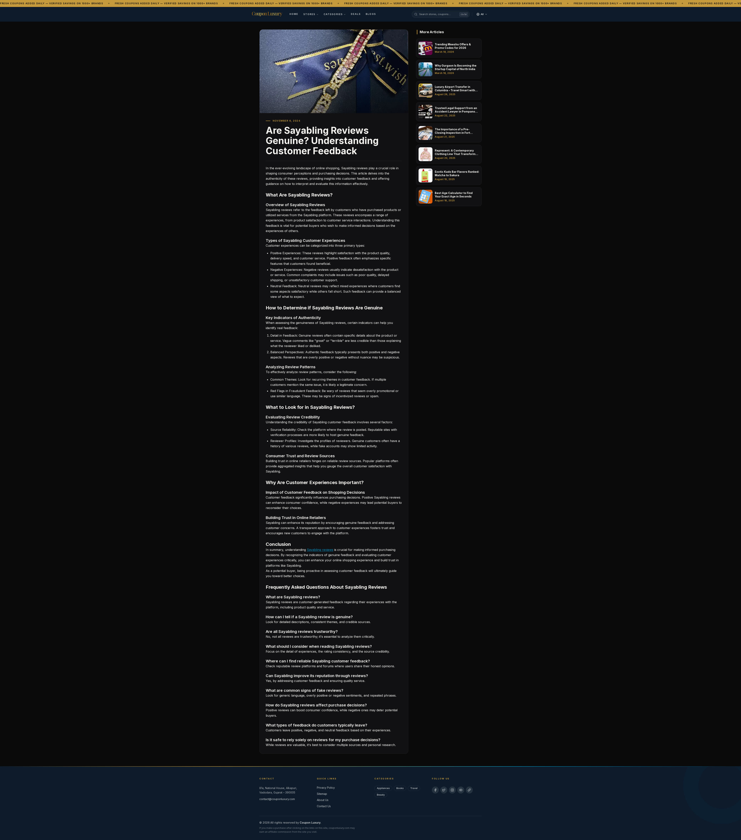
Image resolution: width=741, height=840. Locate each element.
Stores (309, 14)
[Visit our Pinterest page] (469, 790)
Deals (356, 14)
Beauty (381, 794)
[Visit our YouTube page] (460, 790)
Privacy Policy (326, 787)
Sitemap (322, 793)
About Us (322, 800)
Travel (414, 788)
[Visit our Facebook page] (435, 790)
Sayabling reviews (320, 550)
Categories (333, 14)
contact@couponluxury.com (277, 799)
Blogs (371, 14)
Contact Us (324, 806)
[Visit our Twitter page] (443, 790)
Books (400, 788)
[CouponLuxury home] (267, 13)
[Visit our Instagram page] (452, 790)
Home (293, 14)
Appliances (383, 788)
